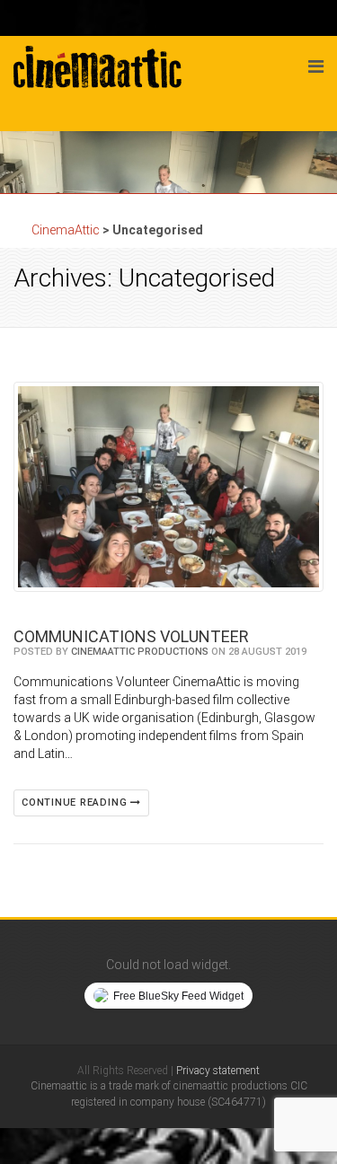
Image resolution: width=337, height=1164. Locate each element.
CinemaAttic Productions (139, 651)
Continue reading (76, 802)
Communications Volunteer (131, 636)
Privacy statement (218, 1070)
